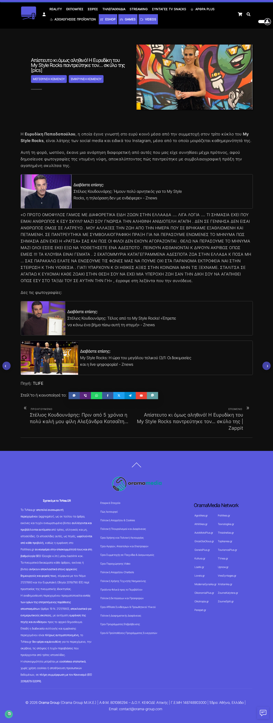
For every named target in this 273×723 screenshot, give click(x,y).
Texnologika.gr (226, 524)
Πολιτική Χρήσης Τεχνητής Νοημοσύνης (123, 581)
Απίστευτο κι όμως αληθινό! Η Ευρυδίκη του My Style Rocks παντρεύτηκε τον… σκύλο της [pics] (78, 65)
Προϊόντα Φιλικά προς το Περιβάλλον (121, 589)
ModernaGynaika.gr (205, 584)
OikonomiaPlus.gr (204, 592)
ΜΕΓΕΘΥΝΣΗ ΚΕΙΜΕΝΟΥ (49, 79)
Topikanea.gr (225, 541)
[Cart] (240, 14)
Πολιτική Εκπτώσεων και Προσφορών (122, 598)
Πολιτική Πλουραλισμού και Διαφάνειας (123, 528)
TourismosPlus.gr (227, 549)
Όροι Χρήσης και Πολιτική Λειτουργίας (122, 537)
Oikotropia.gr (201, 601)
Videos (150, 19)
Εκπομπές (75, 9)
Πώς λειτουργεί (109, 511)
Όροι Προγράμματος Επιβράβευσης (120, 624)
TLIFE (38, 383)
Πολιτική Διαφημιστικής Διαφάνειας (120, 615)
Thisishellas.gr (226, 532)
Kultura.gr (199, 558)
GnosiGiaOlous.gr (204, 541)
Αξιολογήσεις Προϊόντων (75, 19)
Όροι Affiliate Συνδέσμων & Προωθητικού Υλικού (128, 607)
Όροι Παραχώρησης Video (115, 563)
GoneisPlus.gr (202, 549)
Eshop (110, 19)
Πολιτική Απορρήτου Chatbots (117, 572)
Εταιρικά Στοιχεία (110, 502)
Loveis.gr (199, 575)
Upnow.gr (223, 567)
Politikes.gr (224, 515)
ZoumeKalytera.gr (228, 592)
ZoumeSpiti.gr (226, 601)
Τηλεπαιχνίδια (114, 9)
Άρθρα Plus (204, 9)
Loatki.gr (199, 567)
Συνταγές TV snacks (169, 9)
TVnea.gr (223, 558)
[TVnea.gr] (29, 18)
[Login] (44, 14)
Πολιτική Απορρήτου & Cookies (117, 520)
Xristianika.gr (225, 584)
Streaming (139, 9)
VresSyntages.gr (227, 575)
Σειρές (93, 9)
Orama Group (49, 702)
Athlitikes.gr (200, 524)
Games (130, 19)
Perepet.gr (200, 610)
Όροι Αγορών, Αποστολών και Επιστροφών (124, 546)
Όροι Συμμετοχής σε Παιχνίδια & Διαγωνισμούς (127, 554)
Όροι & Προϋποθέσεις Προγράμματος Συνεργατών (128, 632)
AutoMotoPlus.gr (203, 532)
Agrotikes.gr (201, 515)
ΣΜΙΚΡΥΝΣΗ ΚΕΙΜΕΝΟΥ (86, 79)
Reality (56, 9)
